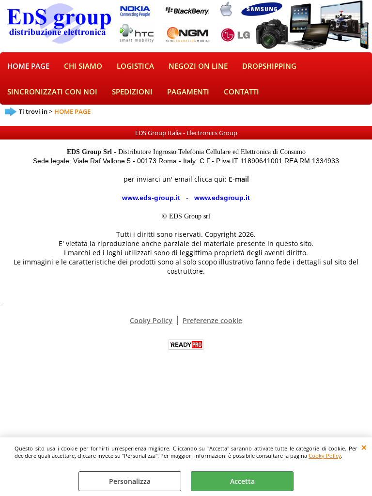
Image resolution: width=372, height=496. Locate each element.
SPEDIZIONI (132, 92)
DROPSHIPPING (269, 66)
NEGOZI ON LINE (198, 66)
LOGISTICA (135, 66)
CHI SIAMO (83, 66)
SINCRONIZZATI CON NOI (52, 92)
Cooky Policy (325, 455)
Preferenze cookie (212, 320)
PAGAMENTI (188, 92)
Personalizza (130, 481)
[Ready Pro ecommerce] (186, 344)
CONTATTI (241, 92)
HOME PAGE (28, 66)
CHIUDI (364, 447)
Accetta (242, 481)
